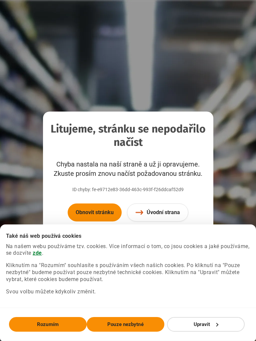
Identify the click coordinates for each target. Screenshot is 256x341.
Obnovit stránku (95, 212)
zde (37, 253)
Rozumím (48, 324)
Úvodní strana (163, 212)
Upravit (202, 324)
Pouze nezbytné (125, 324)
